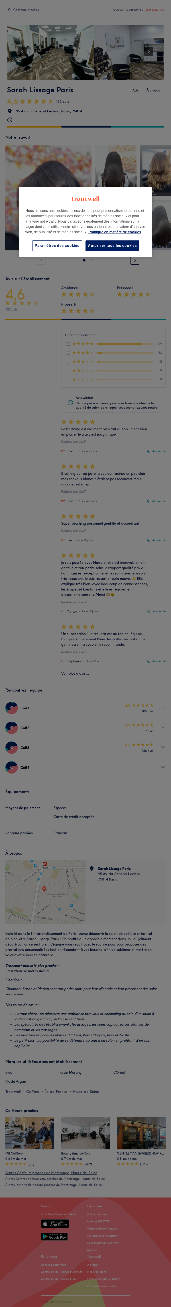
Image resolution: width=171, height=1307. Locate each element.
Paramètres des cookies (57, 246)
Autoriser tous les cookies (112, 246)
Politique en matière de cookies (114, 232)
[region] (85, 222)
